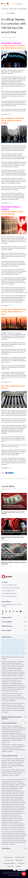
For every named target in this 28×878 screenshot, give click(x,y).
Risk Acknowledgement (9, 863)
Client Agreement (8, 857)
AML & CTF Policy (19, 857)
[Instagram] (8, 473)
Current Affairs (11, 13)
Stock (14, 37)
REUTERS (10, 114)
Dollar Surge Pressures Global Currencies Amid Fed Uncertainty (12, 512)
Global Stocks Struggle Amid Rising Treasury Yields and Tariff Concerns (13, 563)
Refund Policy (19, 860)
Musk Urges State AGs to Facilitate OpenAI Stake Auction (12, 537)
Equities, (10, 37)
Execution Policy (9, 860)
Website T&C (10, 866)
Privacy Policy (21, 863)
